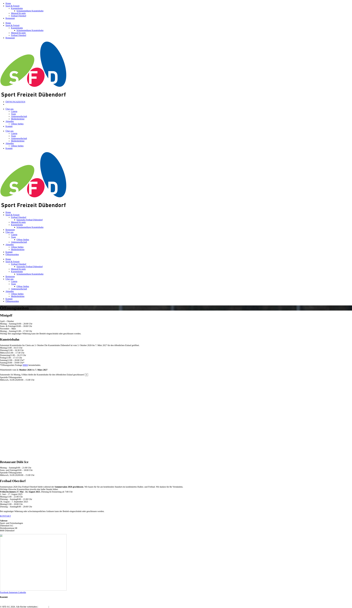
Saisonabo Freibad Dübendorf (29, 220)
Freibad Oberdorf (18, 16)
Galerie (14, 111)
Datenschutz (55, 607)
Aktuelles (10, 121)
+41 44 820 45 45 (8, 602)
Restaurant (10, 18)
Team (13, 114)
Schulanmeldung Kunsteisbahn (29, 11)
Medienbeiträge (17, 119)
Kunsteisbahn (17, 8)
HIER (25, 365)
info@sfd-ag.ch (6, 599)
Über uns (9, 109)
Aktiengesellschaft (19, 116)
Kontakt (9, 126)
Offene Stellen (17, 124)
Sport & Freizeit (12, 6)
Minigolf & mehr (18, 13)
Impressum (43, 607)
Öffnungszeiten (12, 254)
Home (8, 3)
